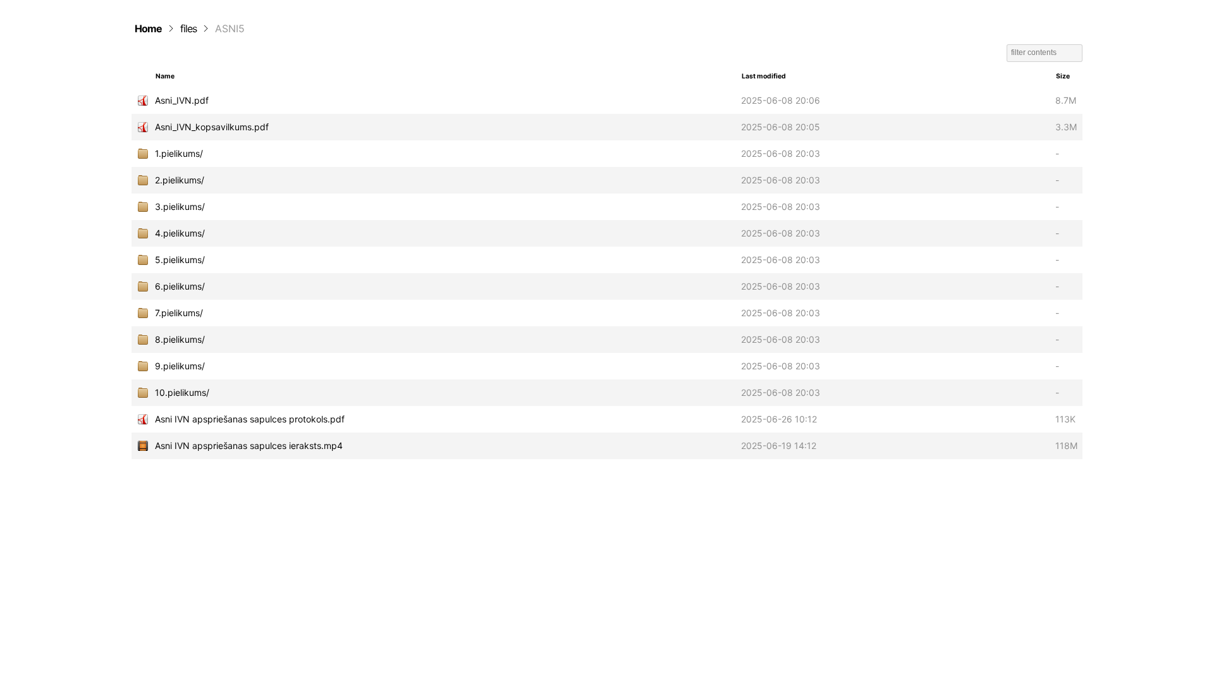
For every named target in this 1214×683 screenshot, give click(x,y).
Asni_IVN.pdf (182, 100)
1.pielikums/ (179, 153)
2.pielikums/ (179, 180)
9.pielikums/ (180, 365)
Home (148, 28)
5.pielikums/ (180, 259)
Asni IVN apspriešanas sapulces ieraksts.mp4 (249, 445)
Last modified (764, 76)
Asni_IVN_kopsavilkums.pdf (212, 126)
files (188, 28)
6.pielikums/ (180, 286)
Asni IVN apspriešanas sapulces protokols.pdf (250, 419)
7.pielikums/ (179, 312)
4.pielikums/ (180, 233)
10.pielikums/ (182, 392)
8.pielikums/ (180, 339)
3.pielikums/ (180, 206)
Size (1063, 76)
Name (165, 76)
